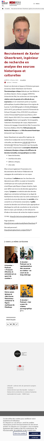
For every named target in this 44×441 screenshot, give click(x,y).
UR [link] (29, 142)
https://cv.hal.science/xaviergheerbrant (22, 216)
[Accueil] (2, 8)
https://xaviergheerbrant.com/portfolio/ (17, 230)
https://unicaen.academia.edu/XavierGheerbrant (19, 223)
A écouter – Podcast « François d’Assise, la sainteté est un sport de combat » (10, 271)
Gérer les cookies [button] (20, 433)
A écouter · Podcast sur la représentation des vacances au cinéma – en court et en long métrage (26, 268)
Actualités (23, 80)
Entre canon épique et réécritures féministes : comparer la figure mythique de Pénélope (9, 299)
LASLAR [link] (25, 142)
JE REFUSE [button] (35, 437)
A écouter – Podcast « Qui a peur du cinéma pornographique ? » (26, 305)
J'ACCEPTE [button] (34, 433)
